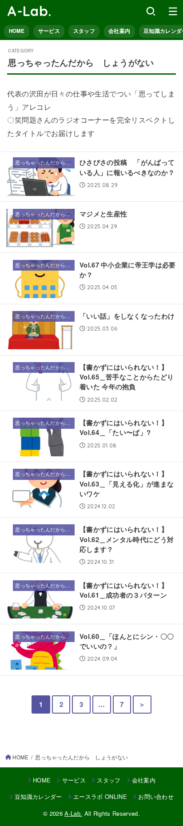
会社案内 (119, 31)
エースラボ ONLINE (100, 796)
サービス (49, 31)
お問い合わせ (156, 796)
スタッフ (84, 31)
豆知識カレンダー (38, 796)
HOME (17, 31)
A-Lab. (29, 11)
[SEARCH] (151, 11)
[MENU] (173, 11)
